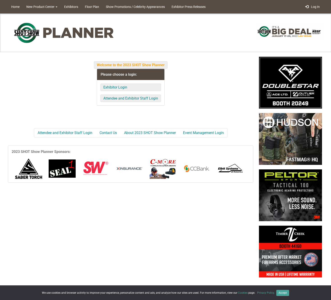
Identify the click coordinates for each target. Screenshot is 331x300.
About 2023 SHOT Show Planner (150, 133)
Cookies (243, 292)
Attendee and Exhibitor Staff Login (130, 98)
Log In (315, 7)
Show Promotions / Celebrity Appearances (135, 7)
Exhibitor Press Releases (189, 7)
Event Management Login (203, 133)
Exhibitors (71, 7)
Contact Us (108, 133)
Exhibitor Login (115, 87)
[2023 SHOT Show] (64, 32)
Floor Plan (92, 7)
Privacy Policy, (266, 292)
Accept (283, 292)
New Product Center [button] (40, 7)
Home (15, 7)
